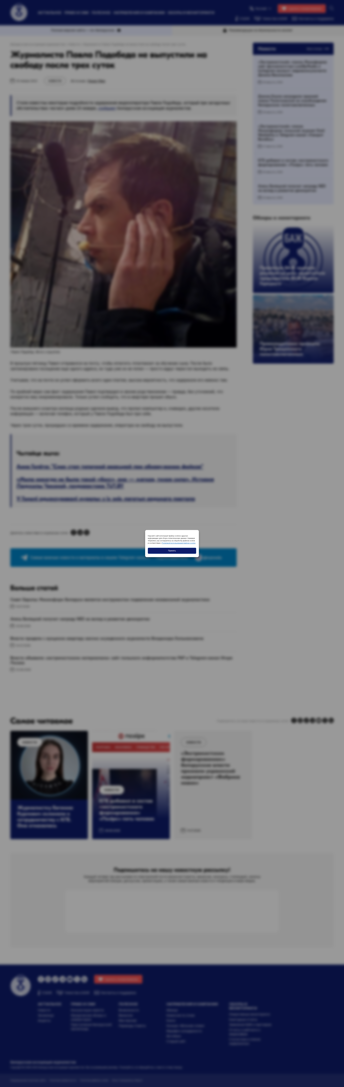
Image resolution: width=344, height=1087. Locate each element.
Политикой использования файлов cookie (178, 543)
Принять (172, 550)
